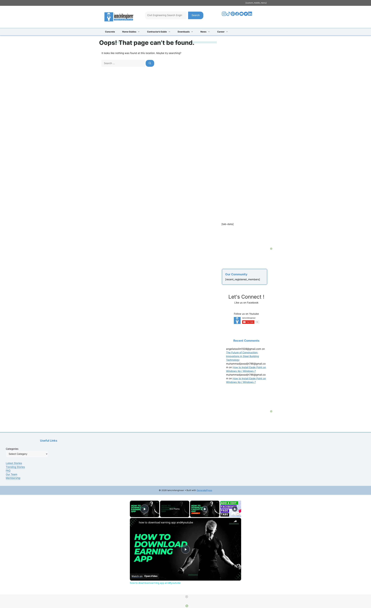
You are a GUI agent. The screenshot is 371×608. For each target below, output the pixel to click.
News (203, 31)
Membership (13, 478)
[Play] (205, 509)
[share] (235, 521)
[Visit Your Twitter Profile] (246, 15)
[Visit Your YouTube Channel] (241, 15)
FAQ (8, 470)
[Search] (150, 63)
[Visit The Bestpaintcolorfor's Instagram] (224, 15)
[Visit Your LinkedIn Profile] (250, 15)
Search (196, 15)
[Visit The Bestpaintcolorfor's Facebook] (237, 15)
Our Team (11, 474)
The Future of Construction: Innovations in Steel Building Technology (242, 356)
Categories (12, 448)
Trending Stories (15, 467)
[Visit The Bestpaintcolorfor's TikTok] (228, 15)
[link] (134, 522)
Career (220, 31)
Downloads (184, 31)
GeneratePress (204, 490)
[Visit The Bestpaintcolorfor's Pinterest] (233, 15)
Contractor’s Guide (157, 31)
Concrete (110, 31)
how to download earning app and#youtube (166, 522)
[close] (186, 596)
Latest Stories (14, 463)
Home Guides (129, 31)
